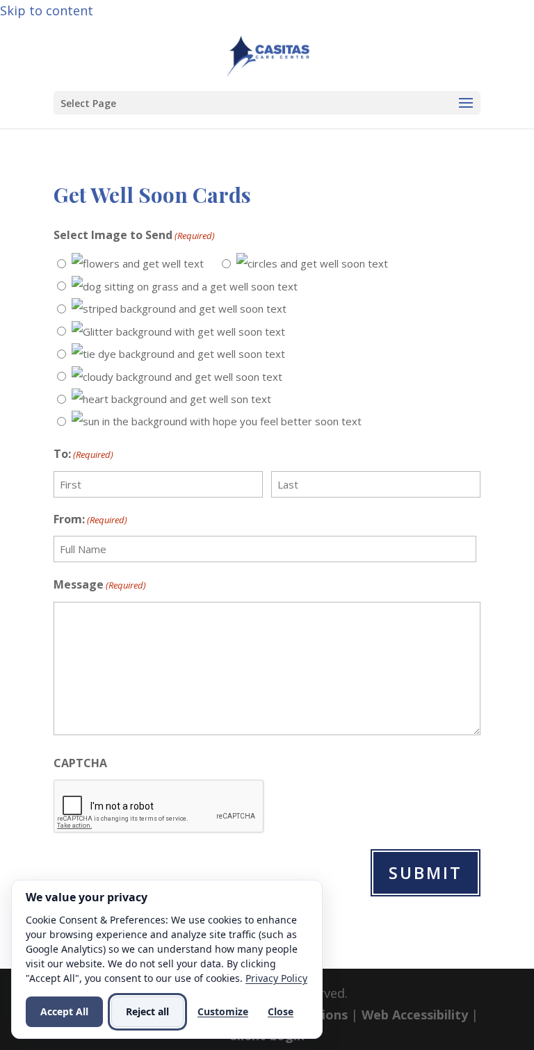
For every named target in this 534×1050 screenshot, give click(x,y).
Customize (222, 1011)
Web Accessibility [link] (415, 1014)
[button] (267, 103)
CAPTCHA (80, 763)
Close (280, 1011)
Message (100, 584)
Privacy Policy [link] (276, 978)
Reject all (147, 1011)
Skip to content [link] (46, 10)
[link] (268, 54)
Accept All (64, 1011)
